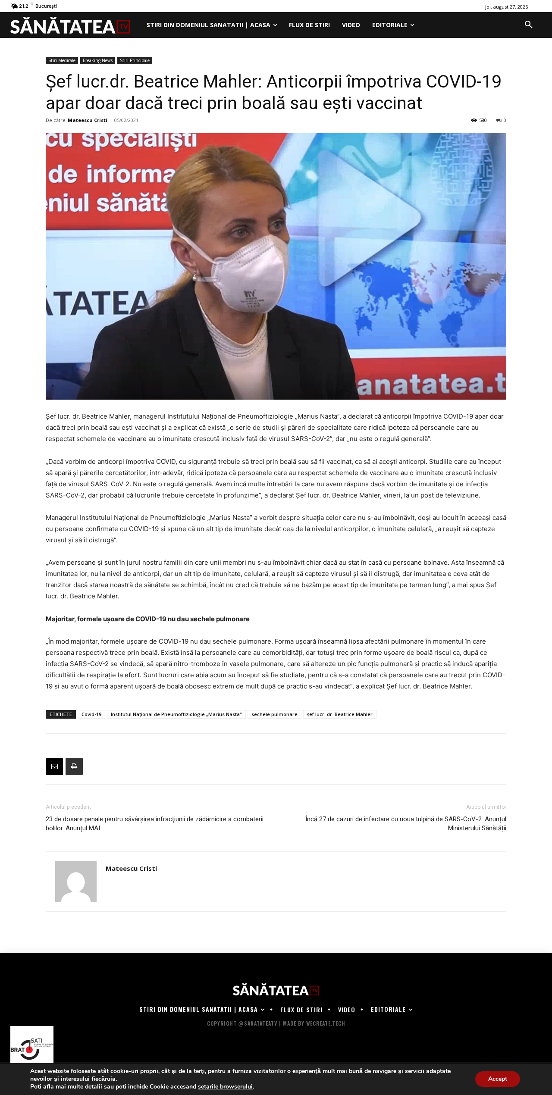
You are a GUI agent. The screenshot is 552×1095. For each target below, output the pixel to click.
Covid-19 (91, 714)
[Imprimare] (74, 766)
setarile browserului (225, 1087)
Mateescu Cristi (87, 120)
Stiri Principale (135, 60)
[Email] (54, 766)
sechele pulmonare (274, 714)
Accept (497, 1079)
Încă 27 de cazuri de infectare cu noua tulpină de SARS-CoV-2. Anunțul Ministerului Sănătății (405, 823)
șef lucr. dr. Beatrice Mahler (340, 714)
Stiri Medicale (61, 60)
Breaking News (98, 60)
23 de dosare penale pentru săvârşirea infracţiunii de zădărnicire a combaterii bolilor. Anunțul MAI (154, 823)
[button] (529, 25)
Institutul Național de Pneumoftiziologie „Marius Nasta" (176, 714)
